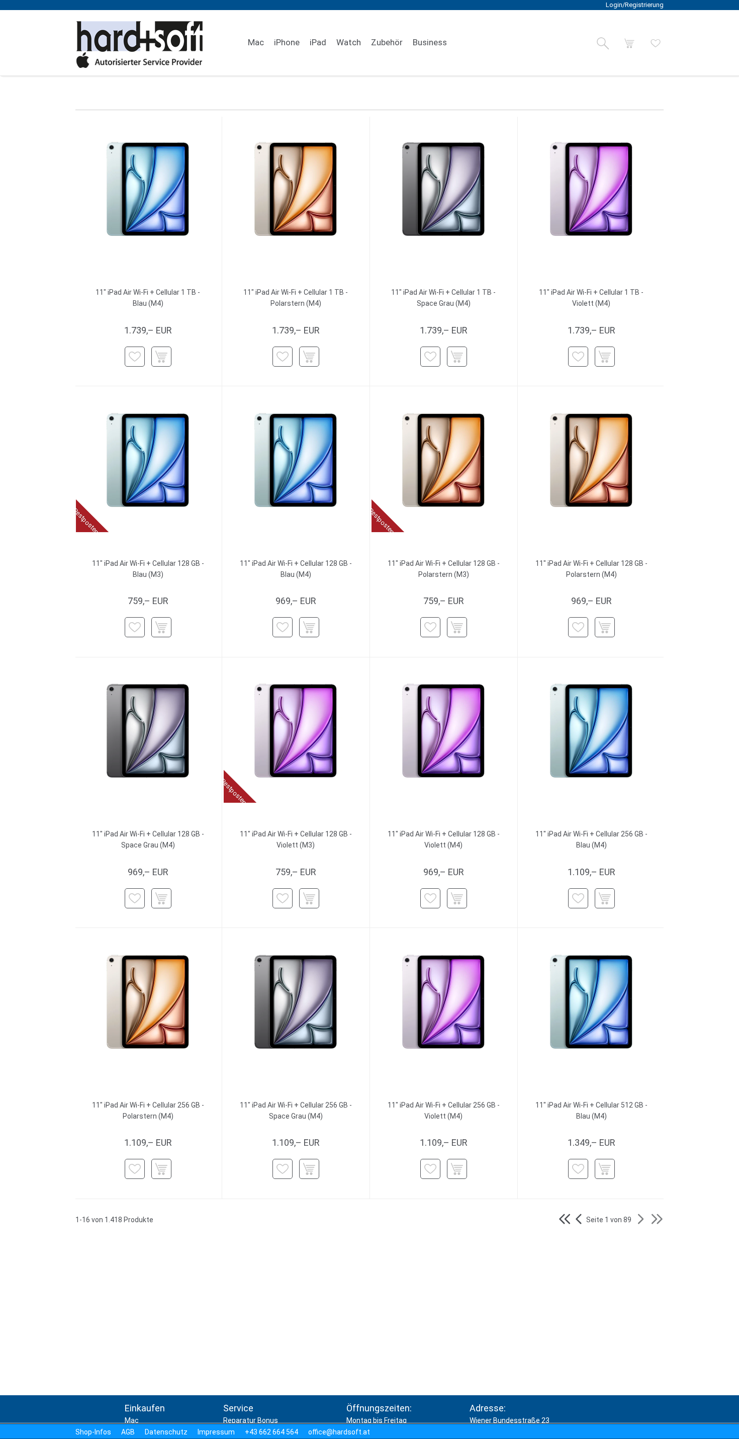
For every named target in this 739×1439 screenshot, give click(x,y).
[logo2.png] (139, 44)
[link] (256, 42)
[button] (603, 43)
